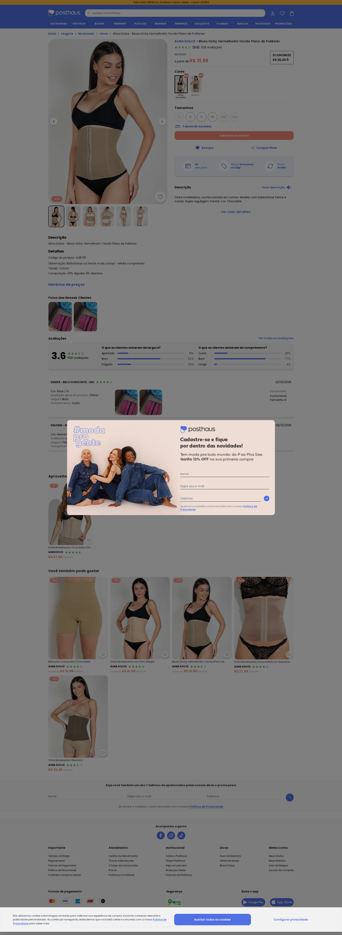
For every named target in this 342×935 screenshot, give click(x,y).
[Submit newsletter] (266, 498)
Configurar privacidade (291, 920)
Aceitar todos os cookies (212, 920)
